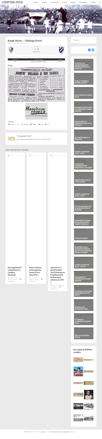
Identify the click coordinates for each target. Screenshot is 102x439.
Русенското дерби (81, 238)
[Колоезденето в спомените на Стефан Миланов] (15, 156)
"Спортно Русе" (23, 43)
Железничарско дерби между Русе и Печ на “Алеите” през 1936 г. (82, 222)
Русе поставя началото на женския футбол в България (83, 208)
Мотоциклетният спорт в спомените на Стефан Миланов (83, 109)
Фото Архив (83, 2)
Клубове (44, 2)
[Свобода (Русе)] (54, 50)
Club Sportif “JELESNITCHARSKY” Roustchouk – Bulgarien (83, 165)
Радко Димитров (12, 279)
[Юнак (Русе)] (18, 50)
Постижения (55, 2)
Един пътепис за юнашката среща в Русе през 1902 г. (83, 123)
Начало (35, 2)
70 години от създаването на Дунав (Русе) (83, 321)
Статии (64, 2)
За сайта (93, 2)
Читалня (73, 2)
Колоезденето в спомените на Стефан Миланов (83, 278)
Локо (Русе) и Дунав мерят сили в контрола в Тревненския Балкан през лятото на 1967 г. (57, 274)
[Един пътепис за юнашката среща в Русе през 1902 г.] (36, 156)
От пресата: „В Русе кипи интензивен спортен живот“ (83, 293)
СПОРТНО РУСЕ (12, 2)
